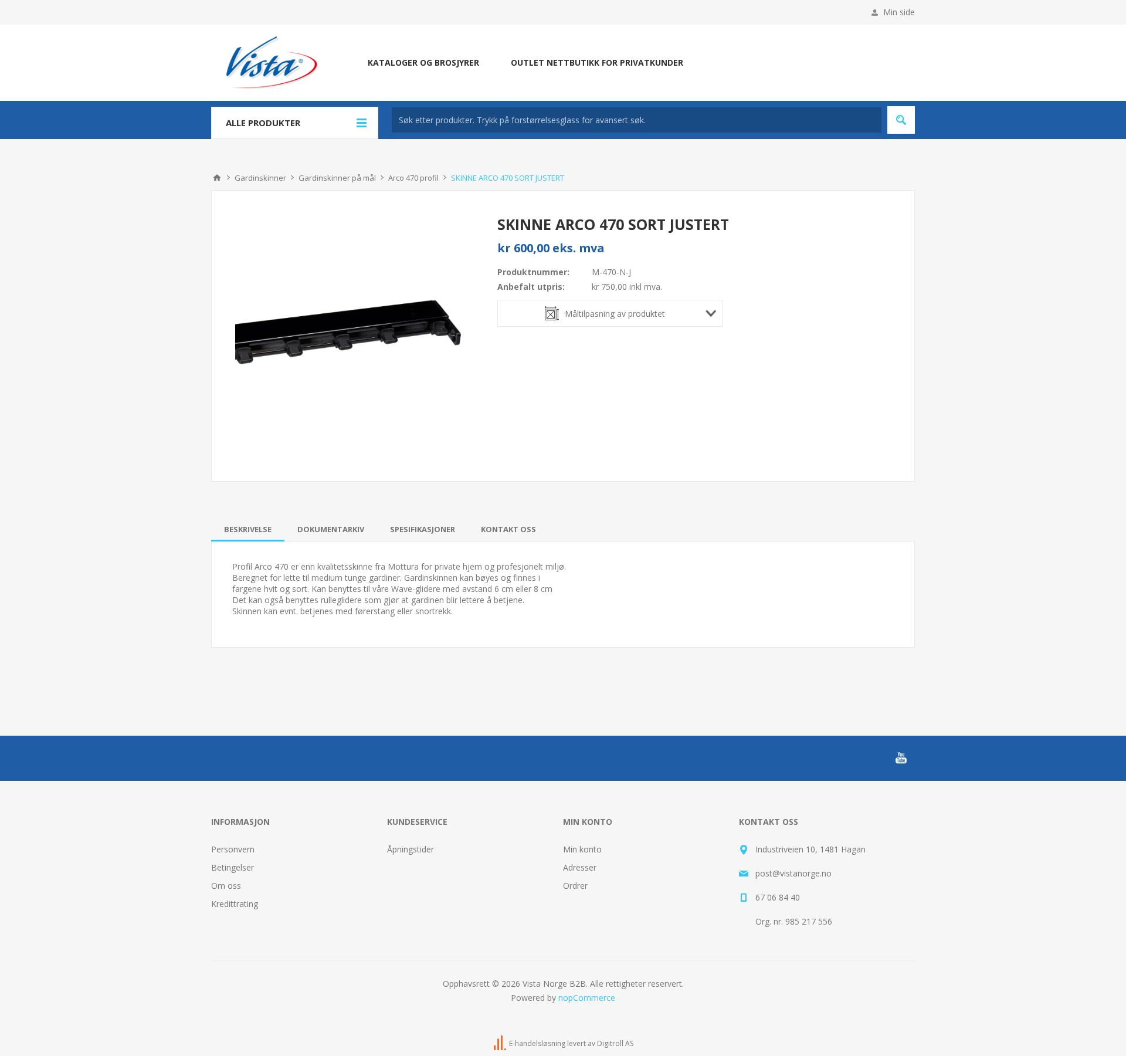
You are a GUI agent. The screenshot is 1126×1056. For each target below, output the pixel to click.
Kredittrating (234, 903)
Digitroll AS (615, 1043)
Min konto (582, 849)
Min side (899, 12)
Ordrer (575, 885)
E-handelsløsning (537, 1043)
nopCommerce (586, 997)
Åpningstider (410, 849)
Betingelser (232, 867)
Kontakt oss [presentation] (508, 529)
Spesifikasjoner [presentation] (422, 529)
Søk (901, 120)
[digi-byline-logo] (501, 1043)
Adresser (579, 867)
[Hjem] (217, 177)
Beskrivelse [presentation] (248, 529)
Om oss (226, 885)
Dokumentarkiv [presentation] (330, 529)
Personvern (233, 849)
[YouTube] (900, 758)
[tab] (247, 529)
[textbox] (636, 120)
